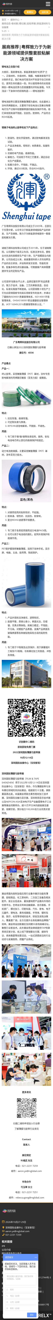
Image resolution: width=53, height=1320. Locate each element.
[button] (30, 12)
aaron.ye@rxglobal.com (17, 1231)
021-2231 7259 (13, 1234)
